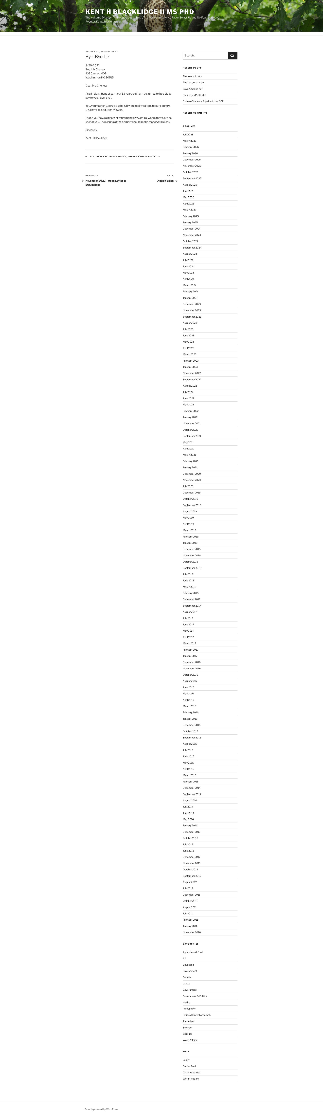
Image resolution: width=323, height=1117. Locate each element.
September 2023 (192, 316)
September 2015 (192, 737)
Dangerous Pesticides (194, 95)
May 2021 (188, 442)
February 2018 (191, 593)
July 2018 (188, 574)
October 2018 (190, 561)
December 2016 (192, 662)
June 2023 (188, 335)
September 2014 (192, 794)
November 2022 (192, 373)
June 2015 (188, 756)
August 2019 (190, 511)
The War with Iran (192, 76)
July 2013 (188, 844)
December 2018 (192, 549)
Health (186, 1002)
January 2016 (190, 718)
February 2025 (191, 216)
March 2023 (189, 354)
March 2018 (189, 586)
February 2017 (190, 649)
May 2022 (188, 404)
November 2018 (192, 555)
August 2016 (190, 680)
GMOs (186, 983)
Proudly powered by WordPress (101, 1109)
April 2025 (188, 203)
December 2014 (192, 787)
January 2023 (190, 366)
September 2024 (192, 247)
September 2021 (192, 436)
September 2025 (192, 178)
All (92, 156)
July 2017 (188, 618)
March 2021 (189, 454)
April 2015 (188, 769)
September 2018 (192, 567)
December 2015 (192, 724)
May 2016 (188, 693)
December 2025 (192, 159)
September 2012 (192, 875)
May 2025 (188, 197)
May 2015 (188, 762)
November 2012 (192, 863)
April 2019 (188, 524)
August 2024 (190, 253)
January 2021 (190, 467)
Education (188, 964)
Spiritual (187, 1033)
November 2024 (192, 235)
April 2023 (188, 348)
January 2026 (190, 153)
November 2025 (192, 165)
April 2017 (188, 637)
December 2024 (192, 228)
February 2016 (191, 712)
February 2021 (190, 461)
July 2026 (188, 134)
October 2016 (190, 674)
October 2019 (190, 498)
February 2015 (191, 781)
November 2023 (192, 310)
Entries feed (189, 1066)
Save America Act (192, 88)
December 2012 (191, 856)
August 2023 (190, 322)
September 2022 (192, 379)
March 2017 (189, 643)
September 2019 (192, 505)
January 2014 (190, 825)
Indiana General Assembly (197, 1014)
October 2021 (190, 429)
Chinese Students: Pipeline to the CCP (203, 101)
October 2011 (190, 900)
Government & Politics (144, 156)
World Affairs (190, 1040)
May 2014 (188, 819)
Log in (186, 1059)
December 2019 (192, 492)
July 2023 (188, 329)
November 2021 (192, 423)
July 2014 (188, 806)
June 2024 (188, 266)
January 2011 (190, 926)
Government (118, 156)
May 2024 (188, 272)
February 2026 (191, 147)
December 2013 (192, 831)
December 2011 (191, 894)
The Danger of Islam (194, 82)
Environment (190, 970)
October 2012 (190, 869)
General (102, 156)
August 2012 (190, 882)
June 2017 (188, 624)
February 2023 (191, 360)
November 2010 (192, 932)
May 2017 (188, 630)
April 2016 (188, 699)
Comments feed (191, 1072)
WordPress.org (191, 1078)
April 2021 (188, 448)
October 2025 (190, 172)
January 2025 (190, 222)
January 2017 (190, 655)
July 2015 (188, 750)
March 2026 (189, 140)
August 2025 (190, 184)
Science (187, 1027)
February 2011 (190, 919)
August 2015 (190, 743)
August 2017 (190, 611)
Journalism (188, 1021)
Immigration (189, 1008)
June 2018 (188, 580)
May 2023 (188, 341)
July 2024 (188, 260)
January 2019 (190, 542)
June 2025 (188, 191)
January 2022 (190, 417)
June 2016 (188, 687)
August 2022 (190, 385)
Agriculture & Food (193, 952)
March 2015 (189, 775)
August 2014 (190, 800)
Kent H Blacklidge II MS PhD (139, 11)
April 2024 (188, 278)
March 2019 (189, 530)
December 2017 (191, 599)
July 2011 (188, 913)
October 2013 (190, 838)
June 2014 (188, 813)
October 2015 (190, 731)
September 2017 (192, 605)
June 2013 (188, 850)
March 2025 (189, 209)
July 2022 (188, 392)
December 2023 (192, 304)
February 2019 (191, 536)
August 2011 (189, 907)
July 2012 (188, 888)
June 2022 (188, 398)
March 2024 (189, 285)
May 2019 (188, 517)
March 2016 (189, 706)
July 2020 (188, 486)
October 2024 (190, 241)
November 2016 (192, 668)
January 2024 (190, 297)
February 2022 (191, 410)
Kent (115, 52)
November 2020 (192, 480)
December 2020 (192, 473)
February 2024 (191, 291)
